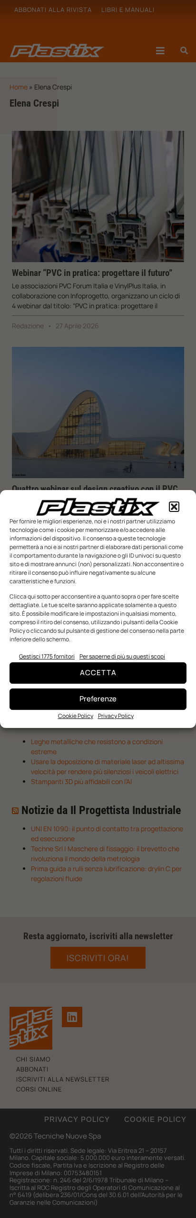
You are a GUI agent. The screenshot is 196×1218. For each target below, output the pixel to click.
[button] (174, 506)
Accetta (98, 673)
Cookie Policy (75, 716)
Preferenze (98, 699)
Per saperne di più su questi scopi (122, 656)
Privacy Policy (116, 716)
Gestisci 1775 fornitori (47, 656)
